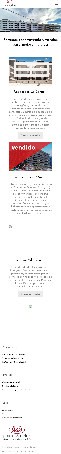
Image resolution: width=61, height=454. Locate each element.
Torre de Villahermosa (12, 358)
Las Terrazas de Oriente (13, 354)
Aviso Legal (7, 410)
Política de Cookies (11, 414)
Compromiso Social (11, 382)
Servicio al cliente (10, 386)
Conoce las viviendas (30, 135)
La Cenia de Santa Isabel (14, 362)
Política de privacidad (12, 418)
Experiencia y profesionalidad (16, 390)
